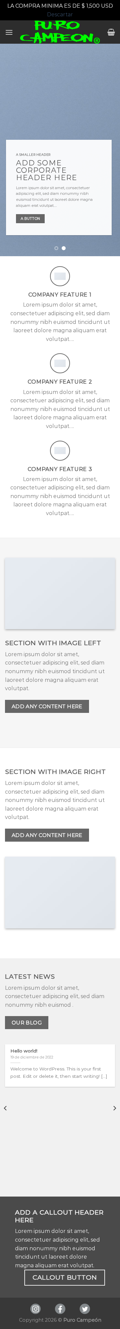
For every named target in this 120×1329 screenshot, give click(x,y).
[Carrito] (111, 32)
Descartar (60, 14)
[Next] (114, 1108)
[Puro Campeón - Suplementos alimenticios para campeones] (60, 32)
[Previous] (5, 1108)
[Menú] (9, 32)
